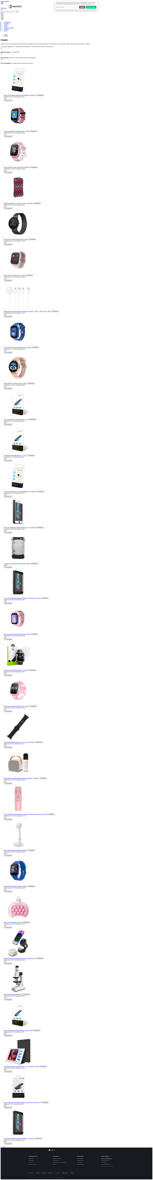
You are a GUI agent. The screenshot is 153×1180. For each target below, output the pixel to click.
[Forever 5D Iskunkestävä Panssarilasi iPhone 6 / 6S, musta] (18, 1136)
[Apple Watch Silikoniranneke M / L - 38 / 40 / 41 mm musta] (18, 740)
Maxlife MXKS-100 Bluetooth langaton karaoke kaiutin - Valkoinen (21, 778)
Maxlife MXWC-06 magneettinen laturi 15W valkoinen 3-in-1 (19, 958)
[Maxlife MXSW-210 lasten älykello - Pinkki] (18, 381)
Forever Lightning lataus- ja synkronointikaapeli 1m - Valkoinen (20, 491)
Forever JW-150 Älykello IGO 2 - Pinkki (14, 275)
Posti (72, 1172)
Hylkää (82, 7)
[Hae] (2, 14)
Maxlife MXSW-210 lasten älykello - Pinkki (15, 383)
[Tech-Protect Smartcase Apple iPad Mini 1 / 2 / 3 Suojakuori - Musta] (18, 1064)
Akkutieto (31, 1158)
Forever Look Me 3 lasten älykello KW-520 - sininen (17, 347)
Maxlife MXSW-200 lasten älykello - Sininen (15, 886)
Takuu (54, 1164)
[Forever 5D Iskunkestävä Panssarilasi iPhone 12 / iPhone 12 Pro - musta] (18, 596)
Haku (17, 11)
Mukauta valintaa (60, 7)
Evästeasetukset (80, 1164)
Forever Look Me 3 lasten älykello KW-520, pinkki (17, 634)
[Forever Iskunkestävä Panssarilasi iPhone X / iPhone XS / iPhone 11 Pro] (18, 1100)
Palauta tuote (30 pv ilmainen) (60, 1162)
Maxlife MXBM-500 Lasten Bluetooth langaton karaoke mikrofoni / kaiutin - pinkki (25, 814)
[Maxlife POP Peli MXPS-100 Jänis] (18, 920)
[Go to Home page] (12, 8)
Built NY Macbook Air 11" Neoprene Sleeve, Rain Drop (18, 203)
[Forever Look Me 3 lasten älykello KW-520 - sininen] (18, 345)
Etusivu (6, 34)
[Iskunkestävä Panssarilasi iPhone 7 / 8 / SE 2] (18, 453)
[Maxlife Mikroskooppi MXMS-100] (18, 992)
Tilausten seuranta (57, 1158)
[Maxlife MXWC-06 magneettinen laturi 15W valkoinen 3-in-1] (18, 956)
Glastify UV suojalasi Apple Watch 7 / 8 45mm (16, 670)
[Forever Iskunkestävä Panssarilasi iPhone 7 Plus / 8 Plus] (18, 1028)
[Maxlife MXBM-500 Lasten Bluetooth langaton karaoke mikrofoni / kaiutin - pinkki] (18, 812)
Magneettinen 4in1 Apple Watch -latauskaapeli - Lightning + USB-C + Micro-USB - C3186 (27, 311)
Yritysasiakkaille (32, 1164)
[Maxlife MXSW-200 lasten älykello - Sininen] (18, 884)
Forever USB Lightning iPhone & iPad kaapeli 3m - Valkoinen (20, 95)
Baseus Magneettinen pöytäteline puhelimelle (15, 850)
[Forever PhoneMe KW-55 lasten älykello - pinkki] (18, 129)
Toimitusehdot (80, 1160)
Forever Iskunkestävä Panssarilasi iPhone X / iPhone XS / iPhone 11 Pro (22, 1102)
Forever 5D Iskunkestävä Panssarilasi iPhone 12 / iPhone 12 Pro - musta (22, 598)
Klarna (38, 1172)
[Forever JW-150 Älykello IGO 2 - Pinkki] (18, 273)
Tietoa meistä (80, 1158)
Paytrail (50, 1172)
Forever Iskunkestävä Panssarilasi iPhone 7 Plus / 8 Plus (18, 1030)
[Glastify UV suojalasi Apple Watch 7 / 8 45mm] (18, 668)
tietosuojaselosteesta (89, 4)
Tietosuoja (79, 1162)
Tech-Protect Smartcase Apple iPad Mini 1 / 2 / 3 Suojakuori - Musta (21, 1066)
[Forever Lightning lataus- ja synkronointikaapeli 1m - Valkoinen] (18, 489)
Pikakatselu (40, 95)
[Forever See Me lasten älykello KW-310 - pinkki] (18, 704)
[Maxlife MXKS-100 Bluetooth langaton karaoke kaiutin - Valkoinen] (18, 776)
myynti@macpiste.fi (106, 1164)
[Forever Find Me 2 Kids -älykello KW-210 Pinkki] (18, 165)
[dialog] (76, 5)
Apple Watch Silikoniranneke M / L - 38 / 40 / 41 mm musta (19, 742)
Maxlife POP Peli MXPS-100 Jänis (13, 922)
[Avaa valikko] (2, 3)
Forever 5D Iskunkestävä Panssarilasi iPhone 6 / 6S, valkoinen (20, 527)
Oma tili (30, 1162)
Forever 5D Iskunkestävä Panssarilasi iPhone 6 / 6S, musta (19, 1138)
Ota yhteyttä (31, 1160)
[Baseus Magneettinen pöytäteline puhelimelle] (18, 848)
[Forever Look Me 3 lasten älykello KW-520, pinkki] (18, 632)
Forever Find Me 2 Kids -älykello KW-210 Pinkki (16, 167)
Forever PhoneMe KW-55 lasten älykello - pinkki (16, 131)
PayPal (43, 1172)
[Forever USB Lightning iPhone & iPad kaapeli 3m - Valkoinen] (18, 93)
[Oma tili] (2, 16)
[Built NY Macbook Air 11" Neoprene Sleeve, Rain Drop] (18, 201)
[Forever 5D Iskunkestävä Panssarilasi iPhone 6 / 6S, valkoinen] (18, 525)
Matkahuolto (65, 1172)
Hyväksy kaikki (91, 7)
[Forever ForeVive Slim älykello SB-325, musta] (18, 237)
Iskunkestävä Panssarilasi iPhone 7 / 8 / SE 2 (15, 455)
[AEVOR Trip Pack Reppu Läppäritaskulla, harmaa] (18, 561)
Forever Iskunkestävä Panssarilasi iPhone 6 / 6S (16, 419)
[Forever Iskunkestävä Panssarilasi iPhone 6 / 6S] (18, 417)
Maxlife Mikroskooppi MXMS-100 (13, 994)
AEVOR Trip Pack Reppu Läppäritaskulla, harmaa (17, 563)
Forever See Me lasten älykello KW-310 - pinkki (16, 706)
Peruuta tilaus (56, 1160)
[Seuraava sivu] (6, 1146)
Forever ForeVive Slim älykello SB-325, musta (16, 239)
